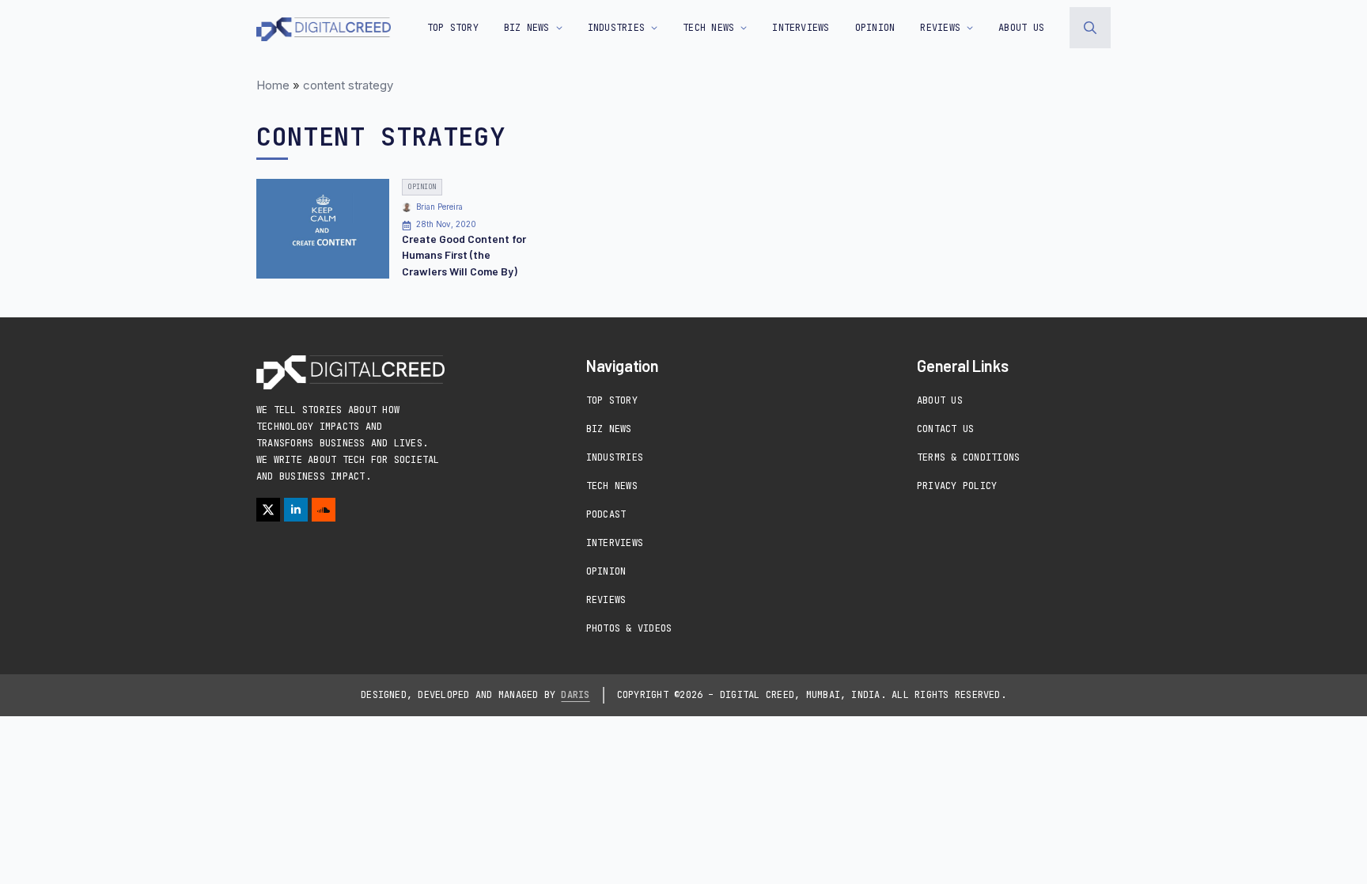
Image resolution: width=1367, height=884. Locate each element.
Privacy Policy (957, 486)
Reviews (606, 600)
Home (273, 85)
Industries (614, 457)
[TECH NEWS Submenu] (740, 28)
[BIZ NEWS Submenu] (556, 28)
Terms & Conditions (968, 457)
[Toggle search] (1090, 27)
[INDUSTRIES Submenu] (651, 28)
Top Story (453, 27)
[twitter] (268, 510)
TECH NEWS (708, 27)
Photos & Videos (629, 628)
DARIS (575, 695)
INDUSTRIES (616, 27)
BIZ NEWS (527, 27)
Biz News (609, 429)
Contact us (945, 429)
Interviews (614, 543)
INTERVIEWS (800, 27)
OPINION (875, 27)
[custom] (323, 510)
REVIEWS (940, 27)
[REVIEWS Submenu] (966, 28)
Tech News (612, 486)
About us (1021, 27)
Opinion (606, 571)
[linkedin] (296, 510)
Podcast (606, 514)
